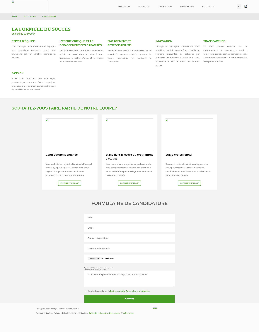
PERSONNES (187, 6)
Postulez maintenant (69, 183)
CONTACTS (208, 6)
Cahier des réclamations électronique (104, 313)
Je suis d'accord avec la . (119, 291)
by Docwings (128, 313)
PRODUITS (144, 6)
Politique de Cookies (44, 313)
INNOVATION (165, 6)
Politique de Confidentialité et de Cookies (130, 291)
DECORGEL (124, 6)
